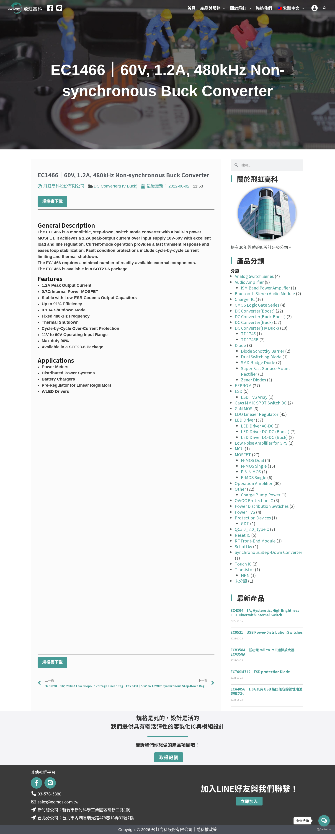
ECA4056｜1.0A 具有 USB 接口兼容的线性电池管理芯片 (266, 691)
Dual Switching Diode (261, 357)
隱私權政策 (206, 829)
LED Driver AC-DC (257, 426)
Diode (240, 345)
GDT (245, 523)
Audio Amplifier (249, 282)
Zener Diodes (253, 380)
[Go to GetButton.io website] (324, 829)
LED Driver (245, 420)
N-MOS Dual (252, 460)
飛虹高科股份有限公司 (171, 829)
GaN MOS (243, 408)
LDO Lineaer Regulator (256, 414)
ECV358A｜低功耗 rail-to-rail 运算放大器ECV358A (262, 652)
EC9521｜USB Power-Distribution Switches (267, 632)
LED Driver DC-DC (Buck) (264, 437)
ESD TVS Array (254, 397)
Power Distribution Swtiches (262, 506)
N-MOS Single (254, 466)
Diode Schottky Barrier (262, 351)
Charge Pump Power (260, 495)
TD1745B (249, 339)
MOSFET (243, 454)
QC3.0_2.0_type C (252, 529)
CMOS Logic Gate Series (257, 305)
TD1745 (248, 333)
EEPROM (243, 385)
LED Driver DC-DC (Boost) (265, 431)
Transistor (244, 569)
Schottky (243, 546)
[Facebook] (50, 8)
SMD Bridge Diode (258, 362)
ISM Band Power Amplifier (265, 288)
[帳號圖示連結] (314, 8)
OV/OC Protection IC (254, 500)
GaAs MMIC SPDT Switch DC (261, 403)
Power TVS (245, 512)
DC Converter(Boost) (255, 311)
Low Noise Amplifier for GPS (261, 443)
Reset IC (242, 535)
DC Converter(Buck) (254, 322)
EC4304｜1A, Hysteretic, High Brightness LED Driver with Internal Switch (265, 612)
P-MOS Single (253, 477)
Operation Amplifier (253, 483)
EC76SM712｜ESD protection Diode (260, 671)
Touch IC (243, 564)
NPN (245, 575)
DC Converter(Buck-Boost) (260, 316)
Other (240, 489)
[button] (223, 8)
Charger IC (245, 299)
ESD (238, 391)
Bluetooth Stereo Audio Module (265, 293)
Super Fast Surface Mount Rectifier (265, 371)
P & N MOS (251, 471)
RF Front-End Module (255, 541)
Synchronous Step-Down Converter (268, 552)
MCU (239, 448)
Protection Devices (253, 518)
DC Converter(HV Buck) (115, 186)
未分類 (241, 581)
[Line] (59, 8)
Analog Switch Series (254, 276)
